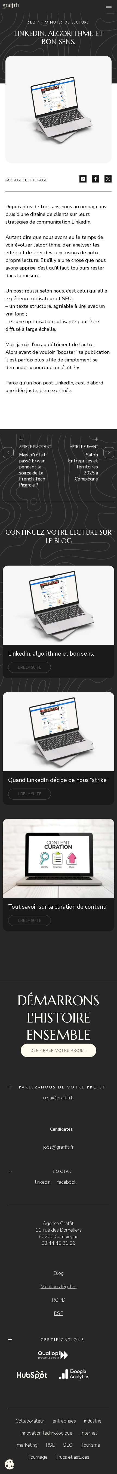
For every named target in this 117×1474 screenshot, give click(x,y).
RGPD (58, 1300)
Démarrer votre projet (58, 1050)
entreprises (64, 1421)
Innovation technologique (46, 1433)
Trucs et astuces (72, 1457)
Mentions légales (58, 1286)
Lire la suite (29, 667)
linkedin (43, 1182)
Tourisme (90, 1445)
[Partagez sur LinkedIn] (83, 179)
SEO (68, 1445)
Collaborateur (30, 1421)
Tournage (38, 1457)
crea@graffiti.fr (58, 1097)
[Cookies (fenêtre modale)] (9, 1464)
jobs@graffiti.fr (58, 1147)
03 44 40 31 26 (58, 1243)
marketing (27, 1445)
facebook (66, 1182)
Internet (89, 1433)
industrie (92, 1421)
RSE (58, 1313)
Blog (59, 1273)
